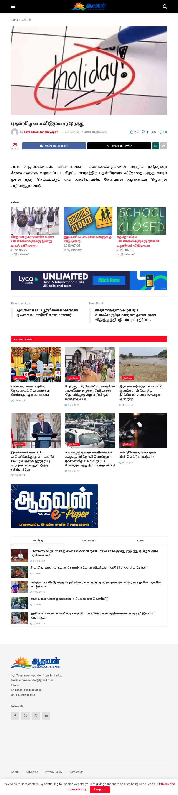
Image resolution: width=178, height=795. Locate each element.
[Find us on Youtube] (46, 716)
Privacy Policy (53, 772)
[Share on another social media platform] (163, 145)
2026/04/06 (72, 132)
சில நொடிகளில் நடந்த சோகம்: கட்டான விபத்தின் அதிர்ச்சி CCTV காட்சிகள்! (89, 567)
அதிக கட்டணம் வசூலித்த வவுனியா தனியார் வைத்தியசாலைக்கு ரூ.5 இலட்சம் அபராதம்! (92, 615)
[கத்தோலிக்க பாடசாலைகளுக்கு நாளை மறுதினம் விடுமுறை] (141, 221)
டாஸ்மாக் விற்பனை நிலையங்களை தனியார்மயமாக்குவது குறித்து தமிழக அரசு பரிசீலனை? (94, 553)
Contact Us (76, 772)
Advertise (32, 772)
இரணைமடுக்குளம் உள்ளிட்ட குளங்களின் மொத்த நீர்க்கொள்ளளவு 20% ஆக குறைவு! (141, 393)
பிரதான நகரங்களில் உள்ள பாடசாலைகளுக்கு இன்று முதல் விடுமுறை (32, 241)
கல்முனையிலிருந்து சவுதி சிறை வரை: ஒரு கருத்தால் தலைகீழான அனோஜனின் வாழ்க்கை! (96, 584)
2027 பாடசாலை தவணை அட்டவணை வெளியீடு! (69, 599)
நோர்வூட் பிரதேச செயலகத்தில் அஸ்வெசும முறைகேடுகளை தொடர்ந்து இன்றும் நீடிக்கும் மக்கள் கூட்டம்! (90, 393)
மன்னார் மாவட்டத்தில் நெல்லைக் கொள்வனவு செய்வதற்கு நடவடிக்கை (30, 390)
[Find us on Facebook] (15, 716)
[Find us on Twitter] (25, 716)
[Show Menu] (13, 6)
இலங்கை (101, 132)
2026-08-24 (19, 400)
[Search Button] (165, 6)
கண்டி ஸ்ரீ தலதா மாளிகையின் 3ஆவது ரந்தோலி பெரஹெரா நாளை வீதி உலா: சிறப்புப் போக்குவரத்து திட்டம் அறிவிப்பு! (90, 459)
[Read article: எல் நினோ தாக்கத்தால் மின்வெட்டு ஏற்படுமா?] (144, 430)
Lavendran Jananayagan (41, 132)
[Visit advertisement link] (89, 280)
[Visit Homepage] (89, 6)
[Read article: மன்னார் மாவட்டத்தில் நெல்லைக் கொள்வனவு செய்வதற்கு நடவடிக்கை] (36, 364)
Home (14, 19)
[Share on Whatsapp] (155, 145)
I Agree (99, 789)
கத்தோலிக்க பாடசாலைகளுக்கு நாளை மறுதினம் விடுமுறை (138, 241)
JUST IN (26, 19)
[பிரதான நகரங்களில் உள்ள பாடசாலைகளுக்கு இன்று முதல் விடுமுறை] (35, 221)
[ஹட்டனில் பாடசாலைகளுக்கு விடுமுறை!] (88, 221)
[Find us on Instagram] (36, 716)
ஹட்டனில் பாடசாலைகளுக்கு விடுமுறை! (88, 239)
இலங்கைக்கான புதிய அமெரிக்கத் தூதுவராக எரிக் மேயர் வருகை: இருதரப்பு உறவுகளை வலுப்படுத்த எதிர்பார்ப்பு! (32, 461)
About (15, 772)
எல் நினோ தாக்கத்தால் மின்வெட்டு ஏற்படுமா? (137, 454)
